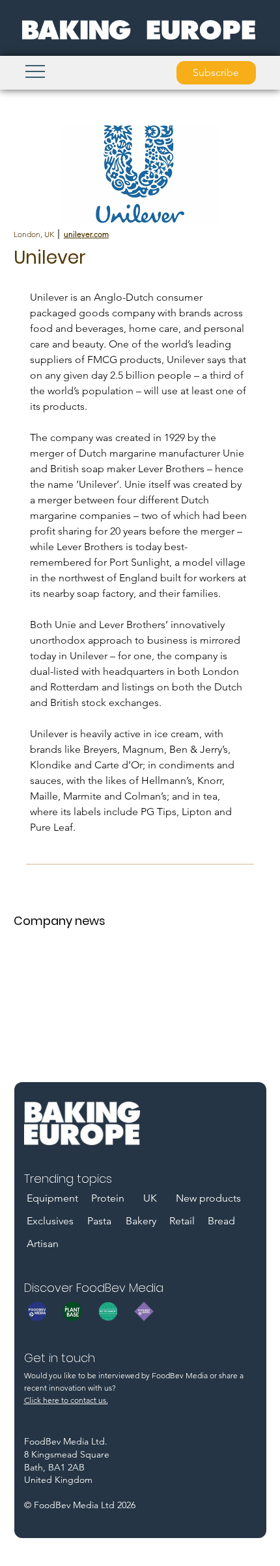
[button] (216, 72)
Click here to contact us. (66, 1400)
